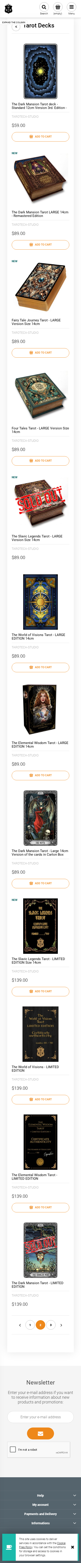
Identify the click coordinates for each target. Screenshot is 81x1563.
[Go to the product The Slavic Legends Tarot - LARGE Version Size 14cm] (40, 503)
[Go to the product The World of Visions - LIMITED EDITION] (40, 1034)
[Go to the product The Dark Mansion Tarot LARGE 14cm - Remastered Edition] (40, 179)
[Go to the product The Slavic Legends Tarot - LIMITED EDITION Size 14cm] (40, 926)
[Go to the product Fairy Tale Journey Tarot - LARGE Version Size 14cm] (40, 287)
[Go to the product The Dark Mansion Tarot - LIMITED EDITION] (40, 1250)
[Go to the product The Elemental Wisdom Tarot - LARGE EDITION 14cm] (40, 710)
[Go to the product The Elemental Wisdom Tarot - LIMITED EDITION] (40, 1142)
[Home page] (9, 9)
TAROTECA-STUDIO (25, 116)
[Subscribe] (40, 1433)
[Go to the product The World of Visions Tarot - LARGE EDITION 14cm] (40, 602)
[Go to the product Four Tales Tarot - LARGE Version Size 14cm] (40, 395)
